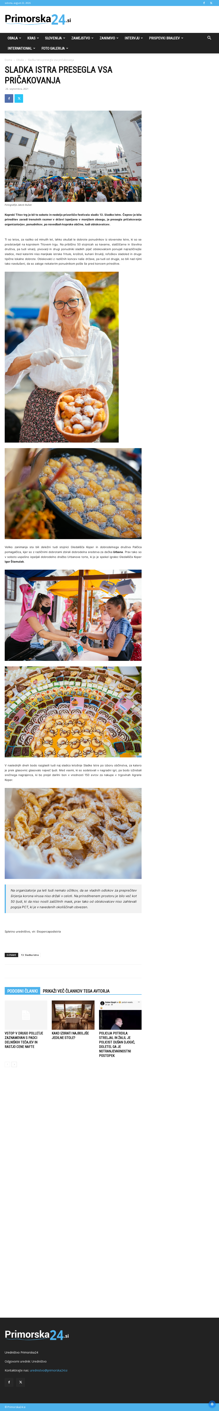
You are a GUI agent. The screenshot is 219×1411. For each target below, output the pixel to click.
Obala (13, 38)
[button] (209, 38)
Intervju (132, 38)
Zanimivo (107, 38)
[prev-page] (7, 1064)
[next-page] (14, 1064)
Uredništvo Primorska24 (21, 1352)
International (20, 48)
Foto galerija (53, 48)
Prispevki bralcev (164, 38)
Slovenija (53, 38)
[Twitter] (211, 3)
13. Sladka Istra (30, 954)
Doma (8, 60)
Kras (31, 38)
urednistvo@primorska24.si (48, 1370)
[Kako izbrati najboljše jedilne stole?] (73, 1015)
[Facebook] (204, 3)
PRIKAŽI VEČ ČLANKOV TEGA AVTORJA (76, 991)
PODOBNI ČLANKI (22, 991)
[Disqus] (73, 1135)
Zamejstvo (80, 38)
